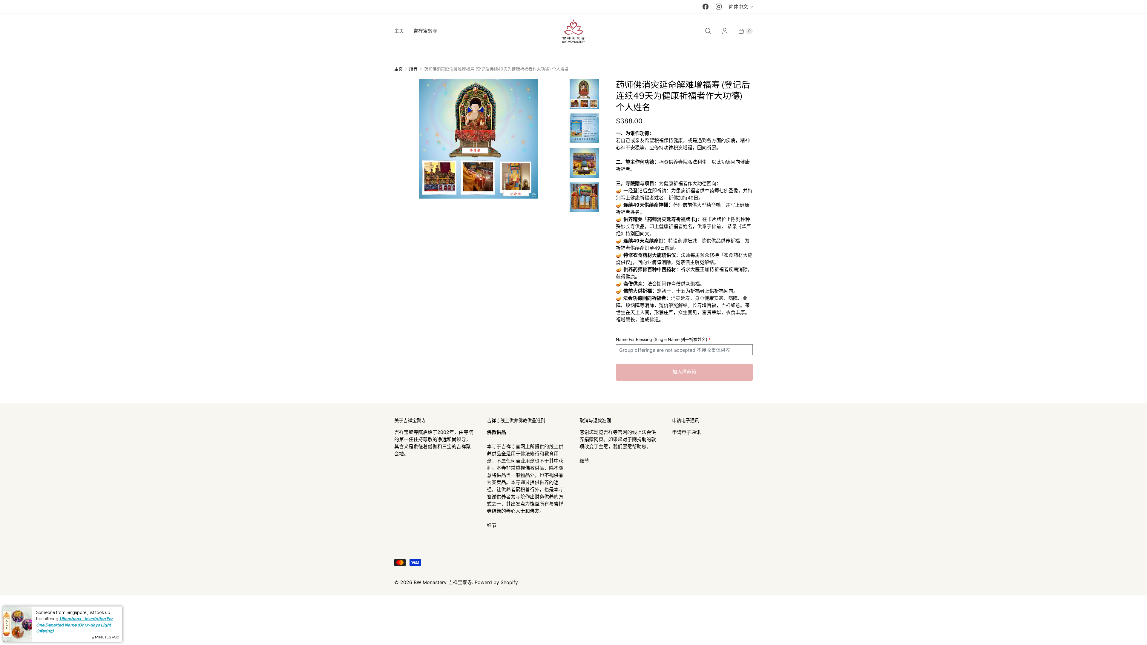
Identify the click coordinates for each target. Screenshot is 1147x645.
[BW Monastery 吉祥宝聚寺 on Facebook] (705, 6)
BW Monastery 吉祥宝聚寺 (443, 582)
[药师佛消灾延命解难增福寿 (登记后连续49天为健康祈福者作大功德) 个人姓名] (478, 139)
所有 (413, 68)
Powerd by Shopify (496, 582)
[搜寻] (708, 31)
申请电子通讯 (686, 432)
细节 (491, 525)
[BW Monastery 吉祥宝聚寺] (573, 31)
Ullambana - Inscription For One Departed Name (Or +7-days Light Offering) (74, 624)
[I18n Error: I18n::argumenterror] (584, 94)
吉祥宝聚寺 (425, 31)
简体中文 (738, 7)
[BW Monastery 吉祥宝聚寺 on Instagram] (718, 6)
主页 (399, 31)
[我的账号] (724, 31)
